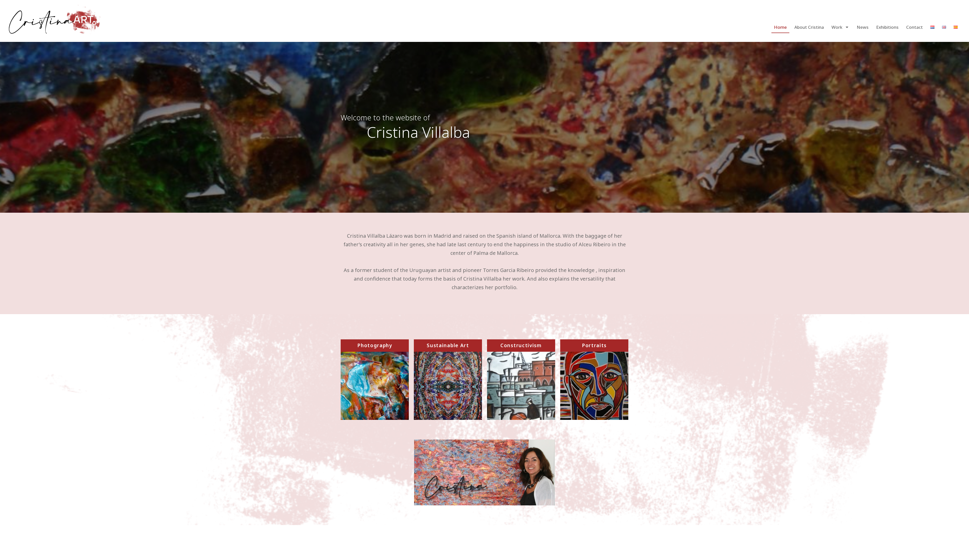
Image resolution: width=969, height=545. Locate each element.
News (863, 27)
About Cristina (809, 27)
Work (836, 27)
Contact (914, 27)
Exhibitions (887, 27)
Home (780, 27)
